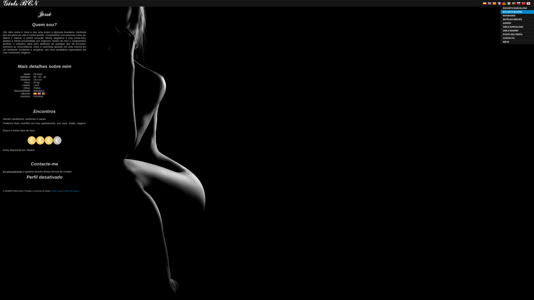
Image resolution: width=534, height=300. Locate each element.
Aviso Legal (57, 190)
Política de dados (71, 190)
